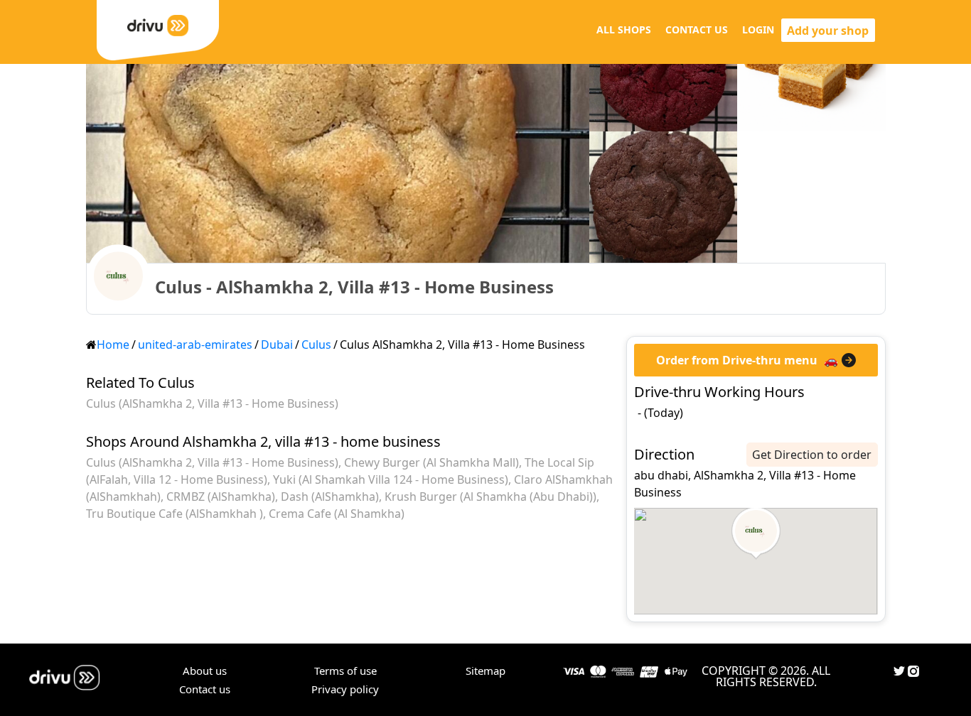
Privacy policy (345, 689)
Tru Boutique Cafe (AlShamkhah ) (174, 513)
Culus (316, 344)
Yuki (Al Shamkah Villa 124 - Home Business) (390, 479)
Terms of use (345, 670)
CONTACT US (696, 29)
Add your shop (828, 30)
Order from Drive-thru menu (736, 360)
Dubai (277, 344)
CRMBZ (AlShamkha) (220, 496)
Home (113, 344)
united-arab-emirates (195, 344)
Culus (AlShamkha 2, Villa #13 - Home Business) (212, 403)
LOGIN (758, 29)
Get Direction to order (811, 454)
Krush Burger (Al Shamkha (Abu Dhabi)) (490, 496)
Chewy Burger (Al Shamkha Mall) (431, 462)
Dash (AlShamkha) (330, 496)
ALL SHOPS (623, 29)
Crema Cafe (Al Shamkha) (336, 513)
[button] (756, 533)
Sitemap (485, 670)
